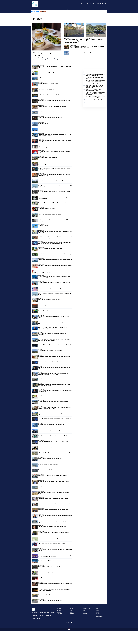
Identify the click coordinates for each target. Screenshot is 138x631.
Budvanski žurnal (50, 9)
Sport (84, 9)
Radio (96, 9)
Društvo (59, 9)
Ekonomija (65, 9)
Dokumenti (98, 615)
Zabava (90, 9)
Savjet (97, 612)
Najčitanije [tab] (92, 71)
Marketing (92, 3)
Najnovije (34, 9)
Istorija (97, 610)
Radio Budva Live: (35, 11)
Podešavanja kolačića (81, 625)
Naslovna (82, 3)
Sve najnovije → (94, 103)
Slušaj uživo (43, 11)
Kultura (78, 9)
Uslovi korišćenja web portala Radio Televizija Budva (67, 625)
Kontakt (97, 3)
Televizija (103, 9)
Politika (72, 9)
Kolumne (72, 613)
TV (83, 612)
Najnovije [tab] (86, 71)
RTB (87, 3)
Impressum (55, 625)
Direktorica (98, 613)
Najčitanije (41, 9)
